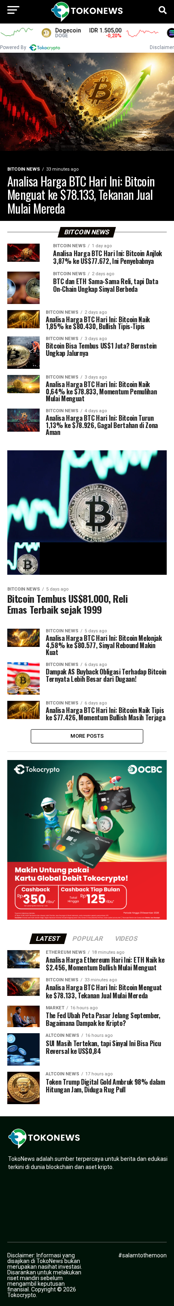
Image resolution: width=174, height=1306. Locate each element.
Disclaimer (162, 47)
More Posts (87, 736)
